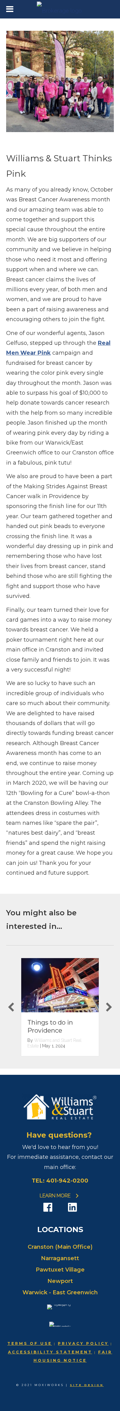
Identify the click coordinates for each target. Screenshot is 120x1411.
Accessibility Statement (50, 1352)
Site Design (87, 1385)
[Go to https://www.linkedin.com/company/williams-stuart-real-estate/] (72, 1207)
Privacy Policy (83, 1343)
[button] (11, 1007)
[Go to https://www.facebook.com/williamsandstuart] (48, 1207)
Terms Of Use (29, 1343)
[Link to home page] (60, 9)
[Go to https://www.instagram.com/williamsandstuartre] (60, 1208)
